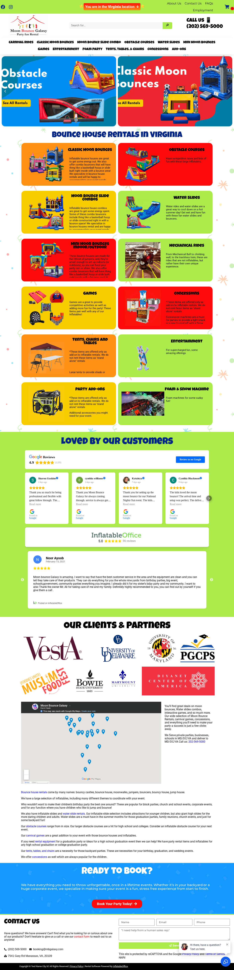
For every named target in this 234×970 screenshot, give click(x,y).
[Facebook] (3, 7)
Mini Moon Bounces (199, 42)
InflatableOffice (120, 966)
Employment (203, 10)
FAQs (209, 3)
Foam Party (92, 49)
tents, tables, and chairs (40, 851)
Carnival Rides (21, 42)
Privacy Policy (76, 966)
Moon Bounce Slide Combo (99, 42)
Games (43, 49)
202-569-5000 (196, 741)
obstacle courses (36, 826)
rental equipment (45, 841)
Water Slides (169, 42)
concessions (39, 857)
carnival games (35, 835)
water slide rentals (74, 813)
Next (211, 580)
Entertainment (66, 49)
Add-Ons (179, 49)
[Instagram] (11, 7)
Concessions (158, 49)
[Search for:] (116, 25)
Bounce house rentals (34, 792)
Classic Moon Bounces (55, 42)
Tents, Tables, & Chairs (125, 49)
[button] (5, 91)
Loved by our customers (117, 442)
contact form (82, 936)
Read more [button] (35, 504)
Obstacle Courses (139, 42)
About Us (174, 3)
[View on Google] (32, 480)
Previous (22, 580)
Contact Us (193, 3)
